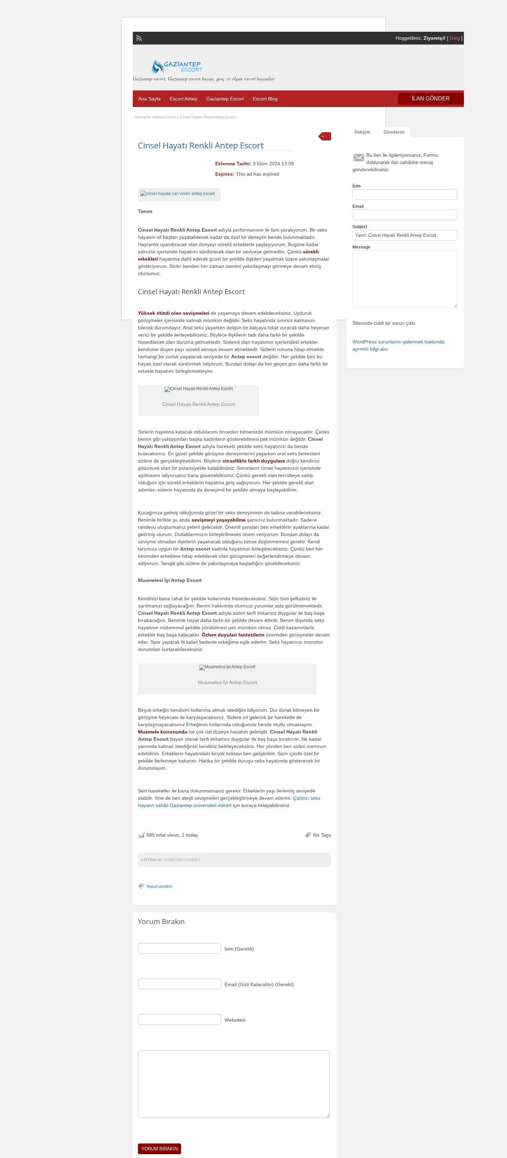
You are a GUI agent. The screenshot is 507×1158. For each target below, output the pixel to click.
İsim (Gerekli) (239, 949)
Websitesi (235, 1020)
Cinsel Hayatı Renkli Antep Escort (201, 145)
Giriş (455, 38)
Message (361, 247)
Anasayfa (142, 117)
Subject (359, 226)
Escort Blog (265, 98)
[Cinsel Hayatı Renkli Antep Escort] (179, 194)
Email (358, 206)
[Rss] (138, 37)
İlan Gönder (431, 98)
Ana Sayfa (149, 98)
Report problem (159, 886)
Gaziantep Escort (225, 98)
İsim (356, 186)
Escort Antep (183, 98)
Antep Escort (165, 117)
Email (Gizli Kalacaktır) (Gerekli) (259, 984)
